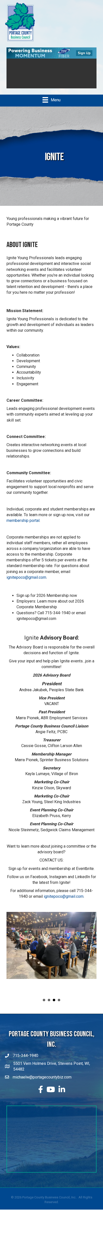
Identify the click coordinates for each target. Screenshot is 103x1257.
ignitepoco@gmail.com (26, 577)
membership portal (23, 520)
